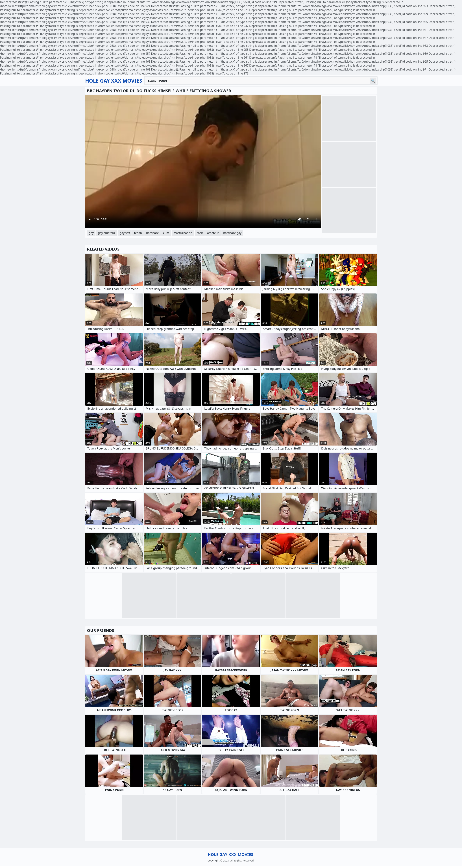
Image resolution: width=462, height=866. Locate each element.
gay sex (125, 233)
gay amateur (106, 233)
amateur (213, 233)
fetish (138, 233)
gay (91, 233)
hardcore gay (232, 233)
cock (200, 233)
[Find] (373, 81)
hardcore (152, 233)
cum (166, 233)
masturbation (182, 233)
